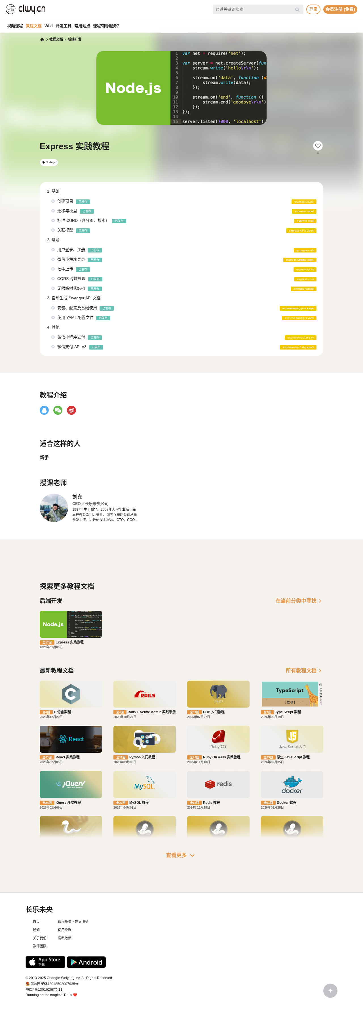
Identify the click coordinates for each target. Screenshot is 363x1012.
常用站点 (82, 26)
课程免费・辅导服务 (73, 922)
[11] (318, 146)
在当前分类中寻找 (299, 600)
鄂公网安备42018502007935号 (54, 984)
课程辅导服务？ (107, 26)
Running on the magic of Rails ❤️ (51, 995)
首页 (36, 922)
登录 (313, 9)
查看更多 (181, 855)
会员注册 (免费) (340, 9)
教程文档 (34, 26)
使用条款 (64, 930)
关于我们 (40, 938)
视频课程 (15, 26)
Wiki (49, 26)
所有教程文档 (304, 670)
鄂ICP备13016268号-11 (44, 990)
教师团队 (40, 946)
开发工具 (63, 26)
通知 (36, 930)
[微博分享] (71, 410)
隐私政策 (64, 938)
